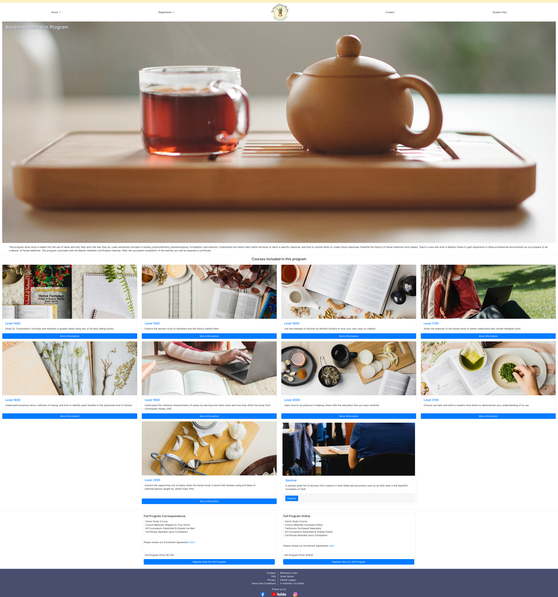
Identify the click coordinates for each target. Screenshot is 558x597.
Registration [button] (165, 12)
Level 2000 (292, 400)
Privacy (272, 579)
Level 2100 (431, 400)
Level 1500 (152, 323)
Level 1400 (12, 323)
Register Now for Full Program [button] (209, 561)
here (192, 542)
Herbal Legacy (288, 579)
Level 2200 (152, 480)
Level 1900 (152, 400)
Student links (499, 12)
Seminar (291, 480)
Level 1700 (431, 323)
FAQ (273, 576)
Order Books (287, 576)
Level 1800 (12, 400)
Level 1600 (291, 323)
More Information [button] (69, 336)
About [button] (55, 12)
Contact (390, 12)
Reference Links (289, 572)
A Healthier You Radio (292, 583)
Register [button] (291, 498)
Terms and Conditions (264, 583)
